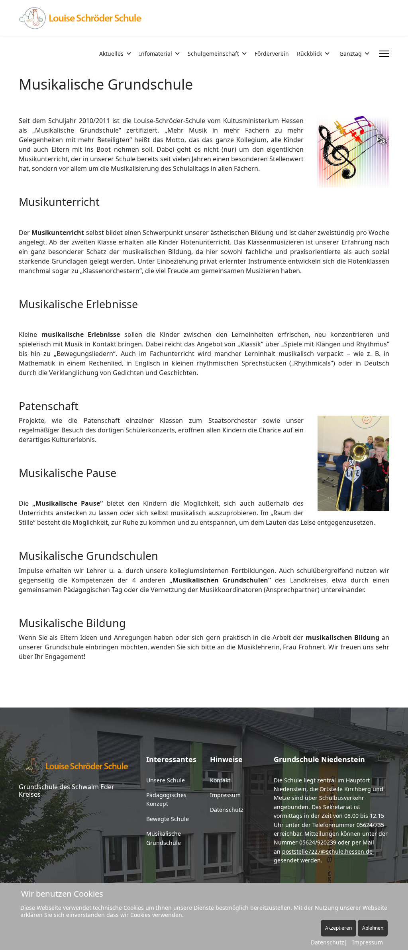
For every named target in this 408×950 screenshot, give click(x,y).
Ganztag (350, 53)
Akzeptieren (338, 928)
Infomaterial (155, 53)
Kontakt (220, 780)
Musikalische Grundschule (163, 838)
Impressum (225, 795)
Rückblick (309, 53)
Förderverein (272, 53)
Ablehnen (372, 928)
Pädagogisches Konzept (166, 799)
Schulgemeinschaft (213, 53)
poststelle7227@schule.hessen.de (327, 851)
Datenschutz (226, 809)
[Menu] (384, 54)
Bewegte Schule (167, 819)
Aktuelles (111, 53)
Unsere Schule (165, 780)
